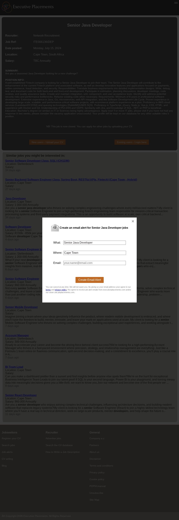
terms (48, 290)
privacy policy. (61, 290)
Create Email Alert (89, 279)
